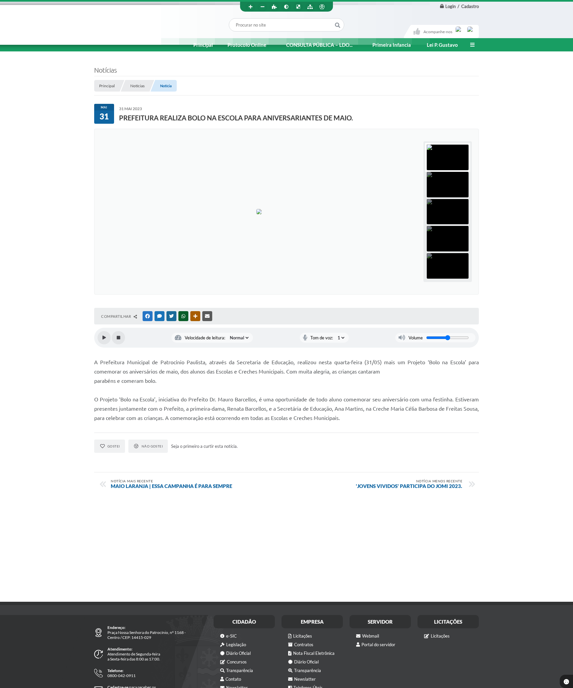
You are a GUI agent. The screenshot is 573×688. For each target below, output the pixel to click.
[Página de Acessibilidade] (322, 7)
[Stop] (118, 337)
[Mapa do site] (310, 7)
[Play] (104, 337)
